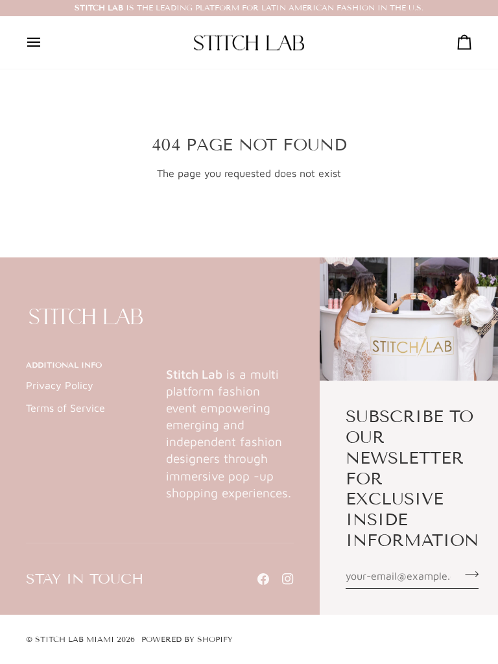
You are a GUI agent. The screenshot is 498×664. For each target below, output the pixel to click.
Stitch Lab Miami (74, 639)
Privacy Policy (59, 385)
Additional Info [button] (64, 365)
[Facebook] (263, 579)
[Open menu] (45, 42)
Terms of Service (65, 408)
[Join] (468, 573)
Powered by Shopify (187, 639)
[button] (230, 362)
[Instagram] (288, 579)
